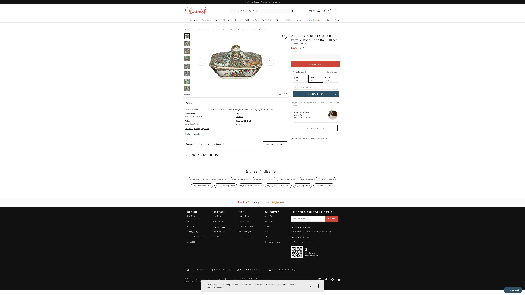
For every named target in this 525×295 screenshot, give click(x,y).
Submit (331, 218)
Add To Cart (315, 64)
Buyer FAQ (217, 216)
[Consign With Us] (324, 11)
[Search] (292, 11)
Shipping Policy (192, 232)
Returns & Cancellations (236, 155)
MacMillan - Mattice (298, 43)
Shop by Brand (244, 221)
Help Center (191, 216)
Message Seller (315, 128)
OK (310, 286)
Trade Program (218, 221)
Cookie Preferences (215, 287)
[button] (329, 11)
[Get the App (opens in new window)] (297, 252)
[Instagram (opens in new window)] (319, 279)
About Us (268, 216)
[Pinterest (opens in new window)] (332, 279)
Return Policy (191, 226)
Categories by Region (246, 226)
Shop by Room (244, 237)
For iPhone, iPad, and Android (301, 242)
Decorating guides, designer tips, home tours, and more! (311, 231)
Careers (267, 226)
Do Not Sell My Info (247, 279)
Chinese (239, 116)
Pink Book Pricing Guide (195, 237)
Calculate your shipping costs (197, 128)
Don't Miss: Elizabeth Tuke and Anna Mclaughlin (262, 2)
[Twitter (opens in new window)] (338, 279)
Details (236, 102)
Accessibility (191, 242)
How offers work (333, 72)
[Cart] (335, 11)
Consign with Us (219, 232)
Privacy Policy (220, 279)
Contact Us (191, 221)
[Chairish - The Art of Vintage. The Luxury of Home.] (196, 11)
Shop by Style (244, 216)
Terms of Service (232, 279)
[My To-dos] (319, 11)
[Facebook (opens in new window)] (326, 279)
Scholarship (269, 237)
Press (266, 232)
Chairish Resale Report (273, 242)
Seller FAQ (217, 237)
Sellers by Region (245, 232)
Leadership (269, 221)
